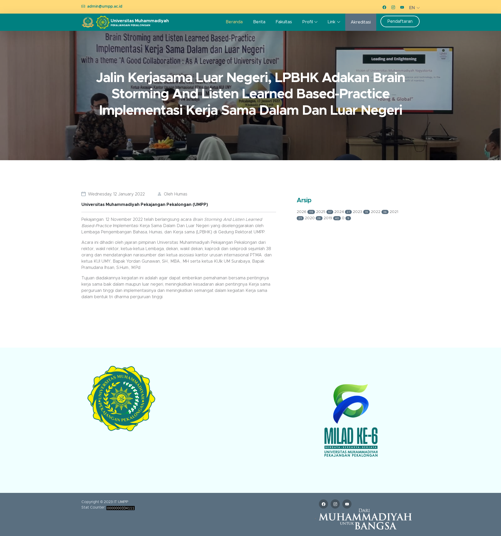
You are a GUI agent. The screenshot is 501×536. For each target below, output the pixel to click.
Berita (259, 22)
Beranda (234, 22)
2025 (324, 212)
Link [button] (331, 22)
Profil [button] (307, 22)
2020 (313, 218)
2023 (360, 212)
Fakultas (284, 22)
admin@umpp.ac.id (104, 6)
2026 (305, 212)
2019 (331, 218)
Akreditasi (361, 22)
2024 (342, 212)
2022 (379, 212)
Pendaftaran (400, 21)
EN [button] (412, 8)
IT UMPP (121, 502)
